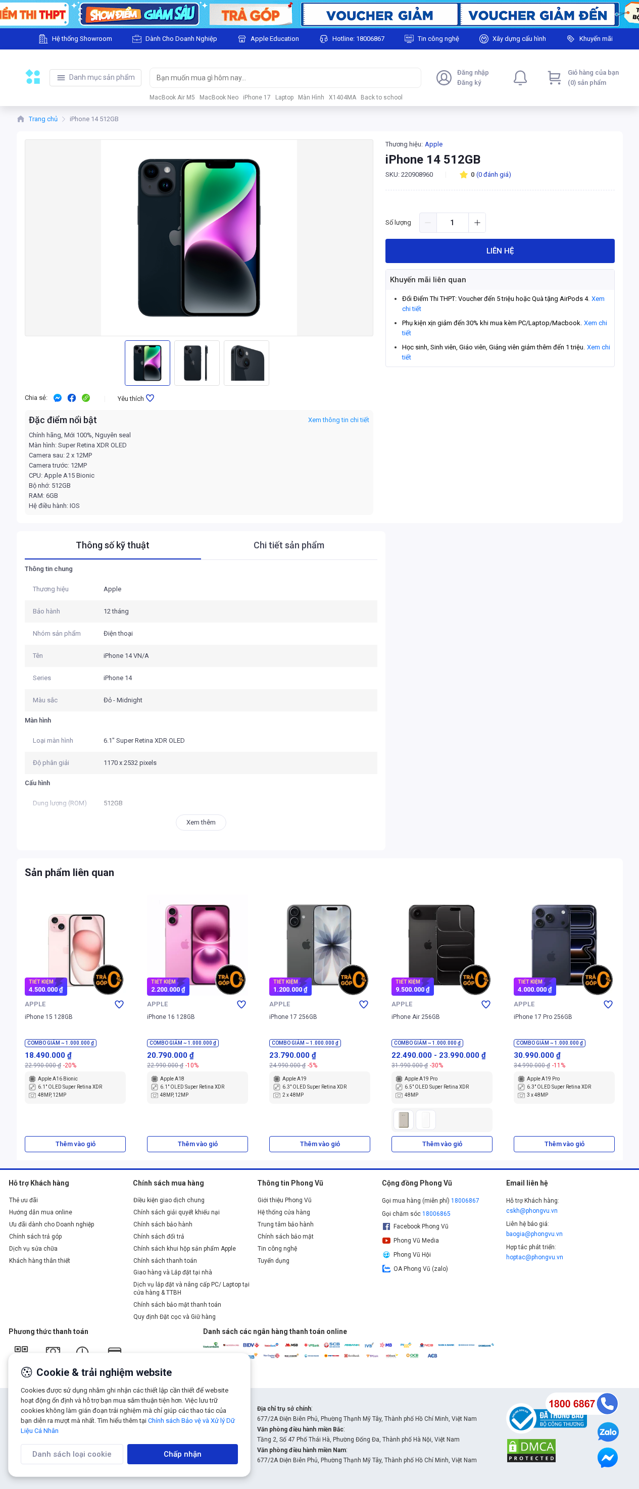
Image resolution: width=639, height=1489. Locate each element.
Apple (434, 144)
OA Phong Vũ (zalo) (421, 1268)
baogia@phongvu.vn (534, 1234)
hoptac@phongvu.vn (534, 1257)
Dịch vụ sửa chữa (33, 1248)
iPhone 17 (257, 97)
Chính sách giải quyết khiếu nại (176, 1212)
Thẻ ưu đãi (23, 1200)
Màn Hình (311, 97)
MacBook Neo (219, 97)
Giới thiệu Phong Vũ (285, 1200)
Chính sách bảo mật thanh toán (177, 1304)
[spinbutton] (452, 223)
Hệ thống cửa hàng (284, 1212)
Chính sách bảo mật (286, 1236)
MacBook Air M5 (172, 97)
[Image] (319, 14)
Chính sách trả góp (35, 1236)
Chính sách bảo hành (162, 1224)
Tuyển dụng (273, 1260)
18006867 (465, 1200)
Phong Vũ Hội (412, 1254)
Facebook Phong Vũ (421, 1226)
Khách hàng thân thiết (39, 1260)
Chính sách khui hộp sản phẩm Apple (184, 1248)
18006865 (436, 1213)
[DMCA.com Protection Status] (531, 1450)
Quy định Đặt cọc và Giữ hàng (174, 1316)
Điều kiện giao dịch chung (169, 1200)
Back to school (382, 97)
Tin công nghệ (277, 1248)
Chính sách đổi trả (158, 1236)
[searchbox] (276, 78)
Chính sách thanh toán (165, 1260)
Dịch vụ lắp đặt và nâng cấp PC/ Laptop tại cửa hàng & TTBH (191, 1288)
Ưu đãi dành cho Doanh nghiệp (51, 1224)
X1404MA (342, 97)
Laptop (284, 97)
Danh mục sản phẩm (102, 77)
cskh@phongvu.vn (532, 1210)
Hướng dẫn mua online (40, 1212)
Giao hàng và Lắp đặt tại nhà (172, 1272)
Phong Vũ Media (416, 1240)
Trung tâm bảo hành (286, 1224)
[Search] (411, 78)
